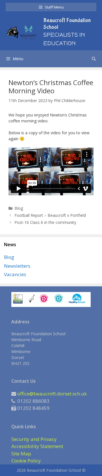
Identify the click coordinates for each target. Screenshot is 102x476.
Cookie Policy (26, 460)
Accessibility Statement (37, 446)
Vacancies (15, 274)
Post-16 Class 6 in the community (45, 222)
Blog (18, 208)
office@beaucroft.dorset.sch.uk (52, 393)
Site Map (21, 453)
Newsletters (17, 266)
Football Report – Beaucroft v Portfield (50, 215)
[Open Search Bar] (94, 58)
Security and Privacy (34, 439)
